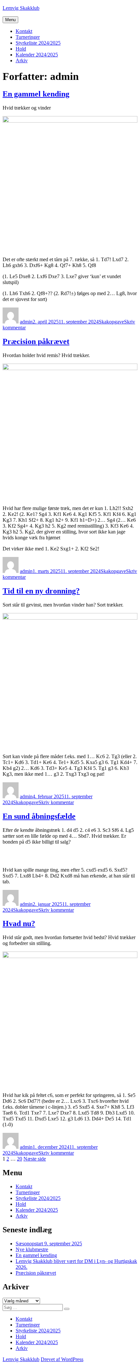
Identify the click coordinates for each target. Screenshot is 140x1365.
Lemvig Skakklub (21, 8)
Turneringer (28, 37)
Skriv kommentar (56, 802)
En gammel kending (36, 94)
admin (26, 321)
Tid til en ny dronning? (41, 591)
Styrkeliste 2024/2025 (38, 43)
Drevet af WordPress (62, 1359)
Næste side (34, 1159)
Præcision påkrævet (36, 341)
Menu (10, 19)
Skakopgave (111, 321)
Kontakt (24, 31)
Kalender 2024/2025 (37, 54)
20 (19, 1159)
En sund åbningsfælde (39, 816)
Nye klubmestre (32, 1249)
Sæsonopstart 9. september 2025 (49, 1243)
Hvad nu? (19, 923)
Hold (21, 49)
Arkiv (22, 60)
